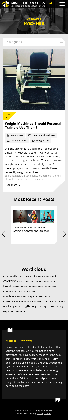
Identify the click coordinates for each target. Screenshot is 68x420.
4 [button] (39, 264)
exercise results (42, 281)
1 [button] (24, 264)
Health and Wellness (44, 135)
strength (9, 179)
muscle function (32, 175)
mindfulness (50, 286)
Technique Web (44, 413)
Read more (11, 184)
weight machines (35, 179)
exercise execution (25, 281)
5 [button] (44, 264)
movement (8, 291)
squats (15, 306)
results (7, 306)
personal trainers (52, 175)
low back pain (26, 286)
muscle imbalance (11, 301)
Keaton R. (11, 340)
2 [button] (29, 264)
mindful (40, 286)
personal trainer (40, 301)
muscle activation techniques (19, 296)
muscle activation (29, 291)
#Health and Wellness (13, 276)
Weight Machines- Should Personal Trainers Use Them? (33, 125)
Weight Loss (43, 140)
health (18, 175)
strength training (38, 306)
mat (35, 286)
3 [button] (34, 264)
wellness (23, 311)
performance (27, 301)
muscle (17, 291)
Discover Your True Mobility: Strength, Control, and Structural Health (31, 231)
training (59, 306)
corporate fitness (32, 276)
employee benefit (48, 276)
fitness (54, 281)
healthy (16, 286)
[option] (34, 225)
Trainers (20, 179)
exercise (9, 175)
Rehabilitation (19, 140)
